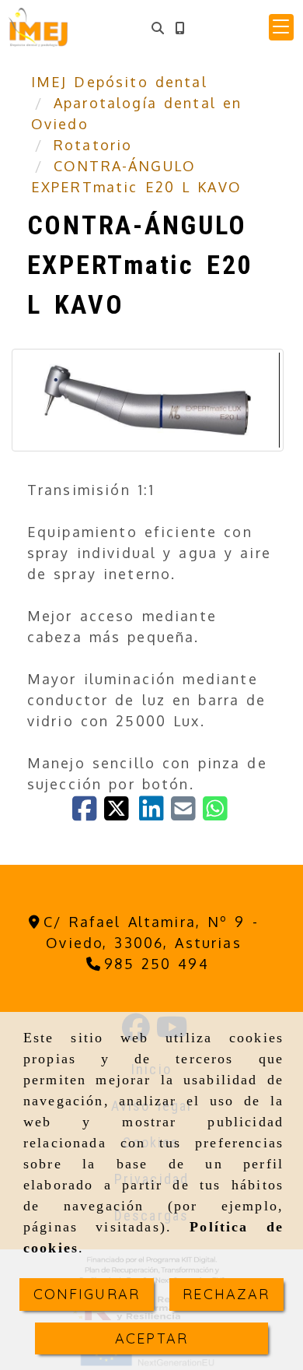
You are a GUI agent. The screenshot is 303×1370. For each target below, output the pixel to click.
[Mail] (187, 813)
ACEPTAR (151, 1338)
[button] (281, 27)
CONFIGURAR (87, 1294)
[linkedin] (155, 813)
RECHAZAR (226, 1294)
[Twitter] (121, 813)
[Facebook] (88, 813)
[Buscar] (157, 28)
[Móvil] (179, 28)
